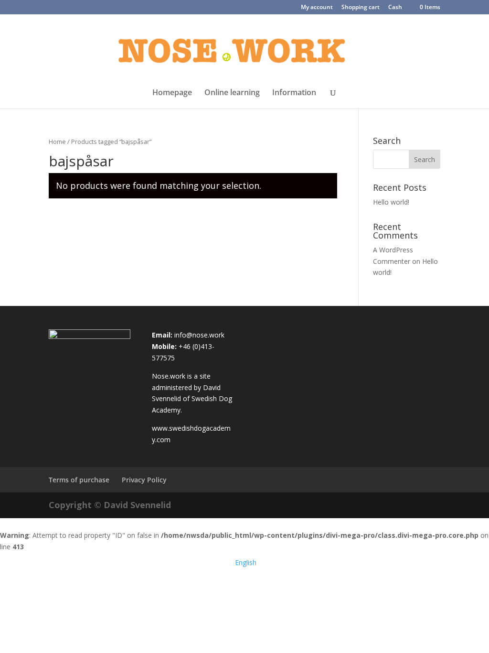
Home (57, 141)
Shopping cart (360, 7)
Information (294, 93)
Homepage (172, 93)
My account (317, 7)
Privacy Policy (144, 479)
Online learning (232, 93)
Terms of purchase (79, 479)
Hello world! (391, 202)
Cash (395, 7)
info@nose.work (199, 334)
